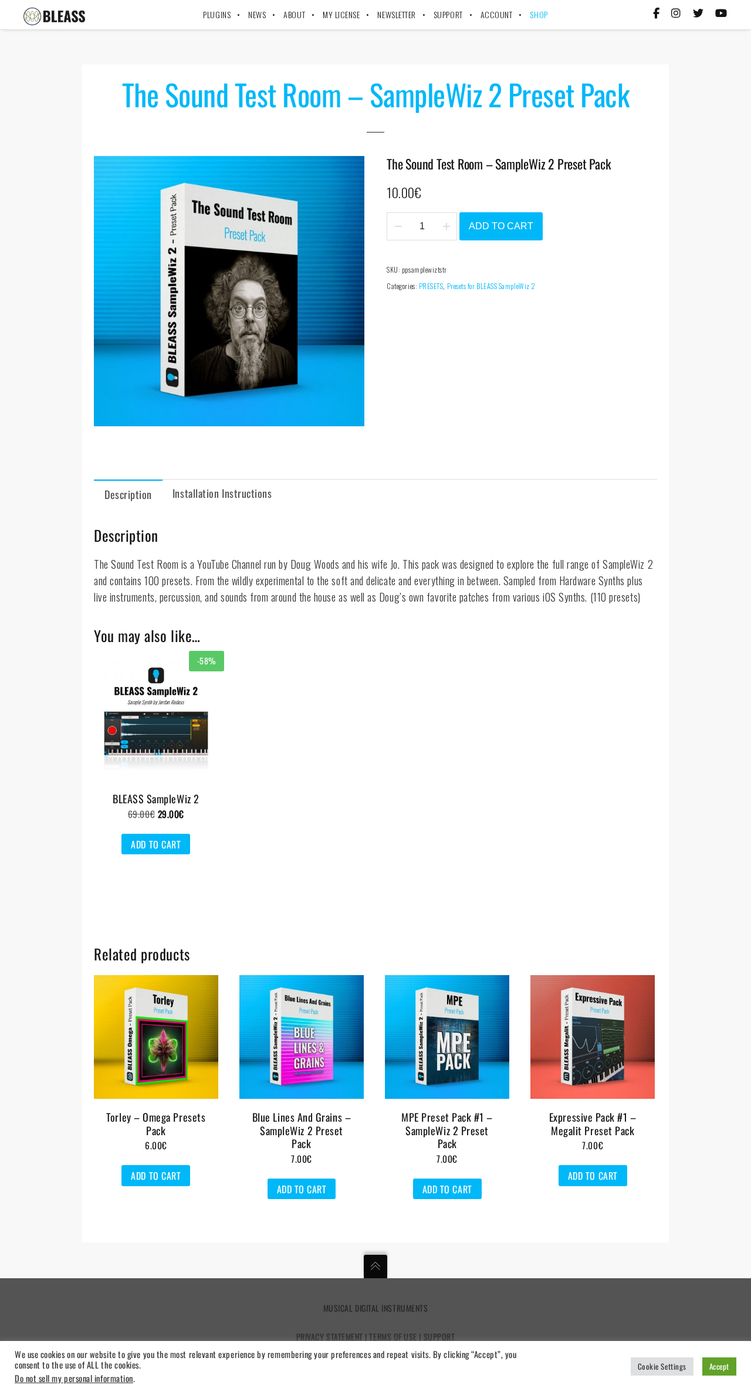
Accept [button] (719, 1366)
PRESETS (431, 286)
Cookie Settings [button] (662, 1366)
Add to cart (501, 226)
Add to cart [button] (156, 844)
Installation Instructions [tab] (222, 493)
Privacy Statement (329, 1336)
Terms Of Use (393, 1336)
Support (439, 1336)
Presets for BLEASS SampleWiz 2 (491, 286)
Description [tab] (128, 494)
